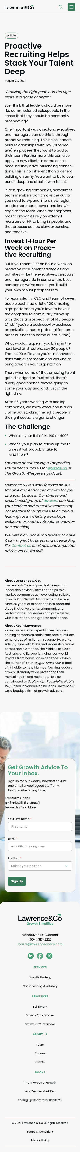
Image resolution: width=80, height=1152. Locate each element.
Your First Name (18, 819)
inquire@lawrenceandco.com (40, 944)
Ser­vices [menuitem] (40, 967)
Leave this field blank (21, 807)
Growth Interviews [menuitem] (40, 1024)
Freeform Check (17, 798)
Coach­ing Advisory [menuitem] (40, 986)
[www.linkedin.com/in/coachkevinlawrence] (31, 956)
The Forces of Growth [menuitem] (40, 1083)
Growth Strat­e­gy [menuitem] (40, 977)
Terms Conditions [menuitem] (40, 1132)
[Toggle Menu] (71, 7)
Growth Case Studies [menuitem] (40, 1015)
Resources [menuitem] (40, 996)
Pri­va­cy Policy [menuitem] (40, 1140)
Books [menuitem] (40, 1072)
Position (13, 858)
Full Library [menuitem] (40, 1007)
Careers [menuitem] (40, 1053)
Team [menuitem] (40, 1045)
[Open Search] (60, 7)
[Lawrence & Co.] (19, 7)
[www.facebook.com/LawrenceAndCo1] (40, 956)
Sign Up (17, 881)
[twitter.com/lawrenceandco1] (49, 956)
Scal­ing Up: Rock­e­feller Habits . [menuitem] (40, 1100)
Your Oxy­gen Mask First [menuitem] (40, 1091)
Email (11, 838)
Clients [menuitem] (40, 1062)
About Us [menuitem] (40, 1034)
